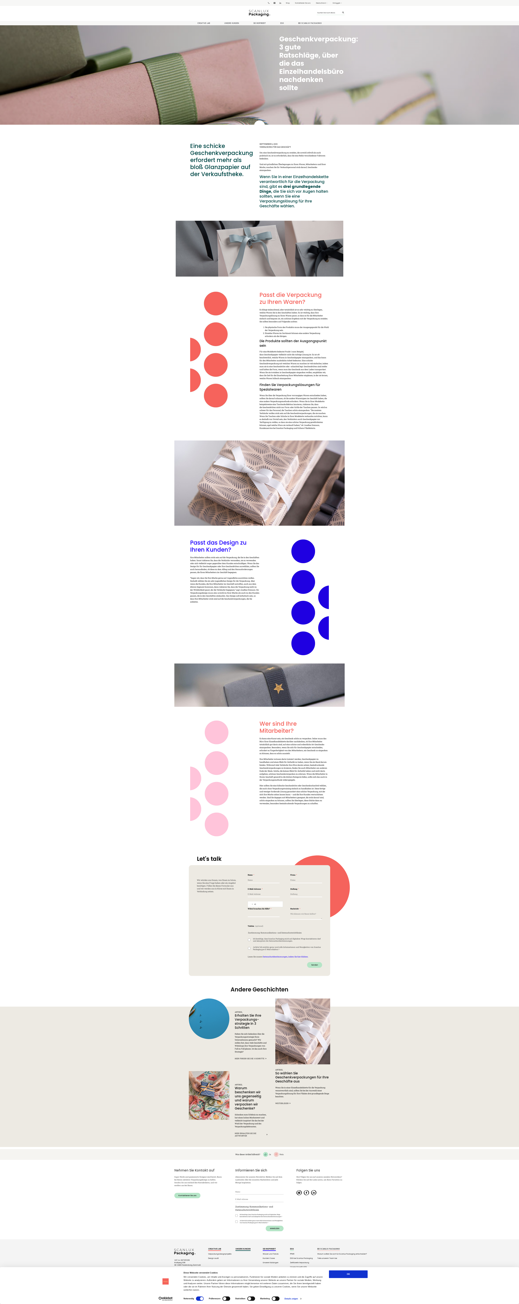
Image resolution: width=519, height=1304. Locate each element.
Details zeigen (291, 1299)
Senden (314, 965)
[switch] (226, 1298)
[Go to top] (501, 1260)
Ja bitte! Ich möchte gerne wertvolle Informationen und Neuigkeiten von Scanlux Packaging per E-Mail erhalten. (287, 948)
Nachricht (294, 909)
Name (250, 875)
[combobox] (252, 904)
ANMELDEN (274, 1228)
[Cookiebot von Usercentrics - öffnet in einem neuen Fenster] (165, 1299)
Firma (293, 875)
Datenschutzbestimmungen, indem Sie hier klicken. (285, 956)
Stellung (294, 889)
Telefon (251, 926)
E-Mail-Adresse (254, 889)
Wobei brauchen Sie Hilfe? (259, 909)
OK (348, 1274)
